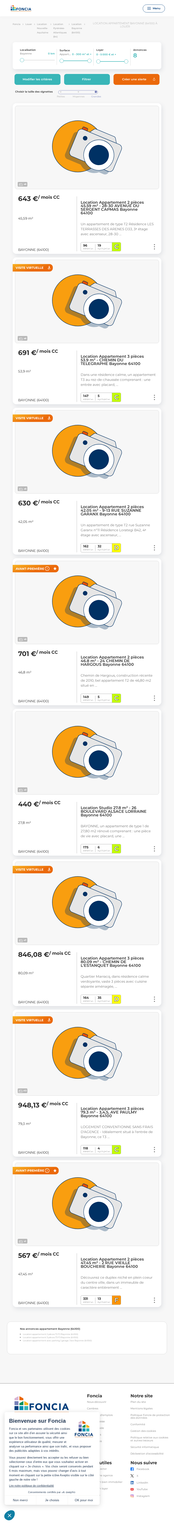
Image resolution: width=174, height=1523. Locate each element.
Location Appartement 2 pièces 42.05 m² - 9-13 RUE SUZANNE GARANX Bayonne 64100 (112, 510)
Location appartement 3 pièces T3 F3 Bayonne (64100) (50, 1337)
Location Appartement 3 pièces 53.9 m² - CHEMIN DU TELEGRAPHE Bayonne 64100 (112, 360)
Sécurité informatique (144, 1447)
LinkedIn (142, 1482)
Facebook (143, 1469)
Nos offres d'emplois (100, 1415)
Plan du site (138, 1402)
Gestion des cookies (143, 1431)
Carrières (92, 1408)
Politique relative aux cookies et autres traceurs (149, 1439)
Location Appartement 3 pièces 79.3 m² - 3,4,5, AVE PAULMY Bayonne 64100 (112, 1112)
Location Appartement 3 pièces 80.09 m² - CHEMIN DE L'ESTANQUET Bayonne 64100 (112, 961)
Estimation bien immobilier (104, 1482)
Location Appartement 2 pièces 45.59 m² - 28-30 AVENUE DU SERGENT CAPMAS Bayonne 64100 (112, 208)
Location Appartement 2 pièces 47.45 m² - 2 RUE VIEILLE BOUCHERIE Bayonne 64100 (112, 1262)
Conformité (137, 1424)
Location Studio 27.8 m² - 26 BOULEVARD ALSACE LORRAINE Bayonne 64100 (114, 811)
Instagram (143, 1496)
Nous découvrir (96, 1402)
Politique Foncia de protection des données (150, 1417)
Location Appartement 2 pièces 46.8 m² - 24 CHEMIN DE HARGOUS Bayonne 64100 (112, 660)
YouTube (142, 1489)
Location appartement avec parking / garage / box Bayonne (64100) (57, 1340)
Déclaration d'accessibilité (147, 1453)
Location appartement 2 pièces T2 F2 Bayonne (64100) (50, 1334)
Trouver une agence (100, 1475)
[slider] (22, 60)
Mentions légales (141, 1408)
